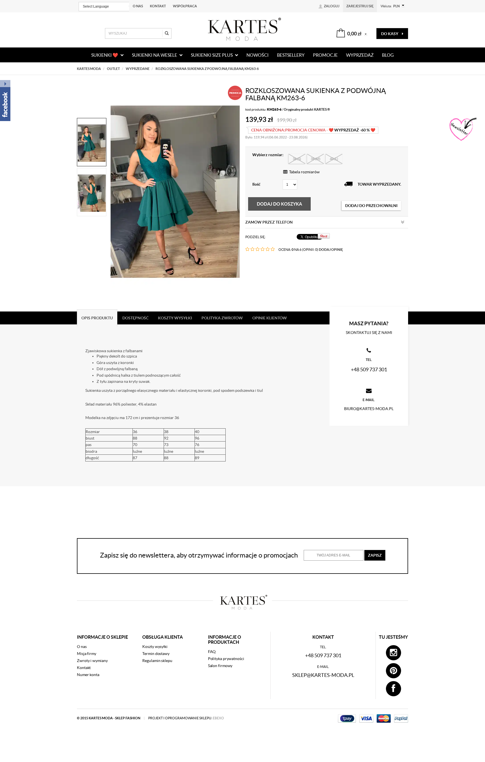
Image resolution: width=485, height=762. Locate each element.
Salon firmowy (220, 665)
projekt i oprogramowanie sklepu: (186, 718)
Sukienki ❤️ (105, 55)
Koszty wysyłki (155, 646)
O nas (138, 6)
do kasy (390, 33)
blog (388, 55)
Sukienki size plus (212, 55)
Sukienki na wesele (155, 55)
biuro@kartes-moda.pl (369, 408)
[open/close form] (462, 129)
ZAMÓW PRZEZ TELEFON (269, 222)
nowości (257, 55)
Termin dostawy (156, 653)
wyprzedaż (360, 55)
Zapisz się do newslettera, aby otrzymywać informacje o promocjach (199, 555)
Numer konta (88, 674)
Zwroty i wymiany (92, 660)
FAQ (212, 651)
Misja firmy (86, 653)
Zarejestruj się (360, 6)
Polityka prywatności (226, 658)
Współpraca (185, 6)
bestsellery (291, 55)
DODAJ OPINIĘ (331, 249)
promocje (325, 55)
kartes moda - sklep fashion (115, 718)
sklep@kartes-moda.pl (323, 675)
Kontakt (158, 6)
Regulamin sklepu (157, 660)
